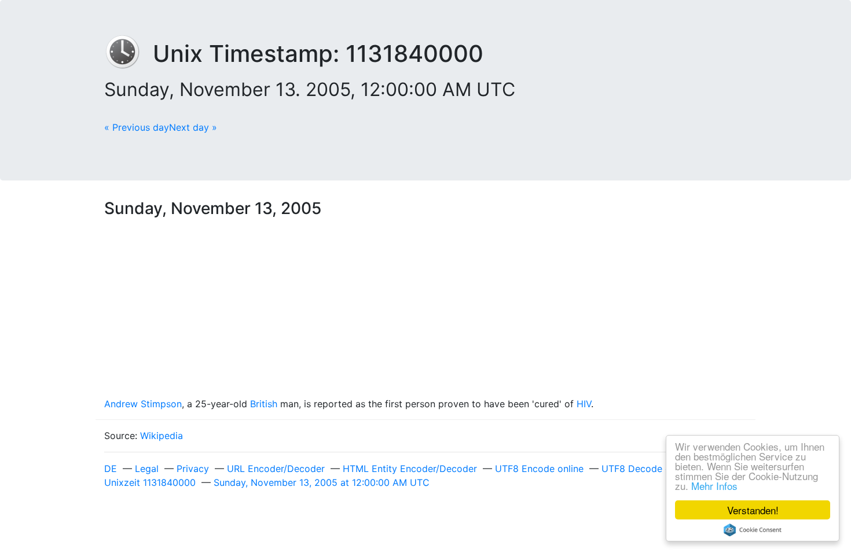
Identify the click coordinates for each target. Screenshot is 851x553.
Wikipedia (161, 435)
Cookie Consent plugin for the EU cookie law (753, 529)
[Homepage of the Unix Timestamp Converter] (128, 53)
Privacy (193, 468)
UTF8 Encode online (539, 468)
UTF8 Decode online (646, 468)
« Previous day (136, 127)
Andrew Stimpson (143, 404)
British (263, 404)
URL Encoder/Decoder (276, 468)
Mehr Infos (714, 485)
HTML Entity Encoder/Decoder (410, 468)
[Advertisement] (425, 310)
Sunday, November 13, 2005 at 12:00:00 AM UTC (322, 482)
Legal (147, 468)
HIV (584, 404)
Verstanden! (753, 510)
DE (110, 468)
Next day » (193, 127)
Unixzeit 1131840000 (150, 482)
